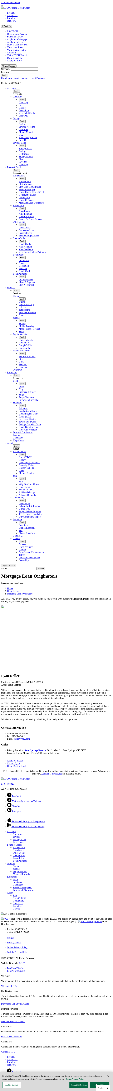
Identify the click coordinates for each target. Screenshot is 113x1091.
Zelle (21, 331)
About (10, 443)
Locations (11, 18)
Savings (16, 118)
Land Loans (24, 197)
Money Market (26, 132)
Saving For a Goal (27, 421)
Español (11, 13)
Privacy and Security (28, 400)
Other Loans (19, 222)
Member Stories (26, 473)
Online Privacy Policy (17, 947)
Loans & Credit (14, 167)
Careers (16, 538)
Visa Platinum (25, 246)
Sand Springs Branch (35, 750)
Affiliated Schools (27, 495)
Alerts (21, 315)
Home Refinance (27, 200)
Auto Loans (18, 205)
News (21, 470)
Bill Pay (22, 307)
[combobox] (103, 1088)
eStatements (24, 309)
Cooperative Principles (29, 462)
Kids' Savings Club (28, 137)
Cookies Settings (11, 1085)
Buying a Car (25, 416)
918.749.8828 (7, 784)
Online (16, 296)
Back (16, 91)
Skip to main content (10, 2)
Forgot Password (37, 78)
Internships (24, 560)
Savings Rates (19, 143)
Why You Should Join (29, 484)
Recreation (24, 266)
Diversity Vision (26, 465)
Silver (21, 359)
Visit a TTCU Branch (17, 55)
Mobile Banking (26, 326)
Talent (22, 555)
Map (21, 530)
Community (18, 497)
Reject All (99, 1085)
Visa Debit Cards (27, 113)
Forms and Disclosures (23, 890)
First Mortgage (26, 184)
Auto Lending (25, 214)
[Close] (108, 1076)
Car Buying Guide (27, 419)
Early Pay (23, 115)
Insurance (17, 435)
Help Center (18, 440)
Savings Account (27, 127)
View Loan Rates (15, 47)
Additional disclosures (51, 773)
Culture (22, 549)
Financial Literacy (27, 392)
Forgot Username (21, 78)
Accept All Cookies (79, 1085)
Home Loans (19, 175)
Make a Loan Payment (17, 44)
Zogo (21, 394)
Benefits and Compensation (31, 552)
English (101, 1088)
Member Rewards (21, 350)
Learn (15, 381)
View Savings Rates (16, 50)
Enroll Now (6, 78)
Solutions (17, 402)
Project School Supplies (30, 511)
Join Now (11, 21)
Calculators (18, 437)
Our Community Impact (30, 516)
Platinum (23, 364)
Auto (21, 263)
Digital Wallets (20, 334)
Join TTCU (12, 31)
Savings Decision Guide (30, 424)
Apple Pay (24, 342)
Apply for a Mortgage (17, 39)
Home (10, 588)
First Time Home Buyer (30, 186)
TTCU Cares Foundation (30, 514)
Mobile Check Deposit (29, 329)
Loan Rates (18, 254)
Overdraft (17, 369)
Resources (12, 372)
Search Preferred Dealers (30, 219)
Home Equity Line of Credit (32, 192)
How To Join (25, 487)
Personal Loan (25, 233)
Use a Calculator (15, 58)
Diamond (23, 367)
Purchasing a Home (28, 411)
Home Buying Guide (28, 413)
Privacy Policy (14, 942)
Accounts (11, 88)
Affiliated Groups (27, 492)
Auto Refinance (26, 216)
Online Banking (26, 304)
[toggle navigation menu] (2, 5)
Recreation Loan (26, 230)
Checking (17, 96)
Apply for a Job (14, 60)
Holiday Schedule (27, 468)
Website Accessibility (17, 952)
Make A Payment (27, 282)
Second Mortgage (27, 189)
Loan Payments (20, 274)
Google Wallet (25, 345)
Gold (21, 361)
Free (21, 105)
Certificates (24, 154)
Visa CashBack (26, 249)
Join (15, 476)
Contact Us (12, 15)
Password (5, 72)
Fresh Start (24, 110)
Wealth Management (22, 887)
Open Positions (26, 547)
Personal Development (29, 557)
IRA (21, 135)
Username (6, 69)
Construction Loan (27, 194)
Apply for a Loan (15, 42)
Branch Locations (27, 528)
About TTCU (19, 451)
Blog (21, 389)
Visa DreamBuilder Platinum (32, 252)
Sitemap (11, 938)
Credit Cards (19, 238)
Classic (22, 107)
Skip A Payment (26, 285)
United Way (24, 508)
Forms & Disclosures (23, 432)
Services (11, 287)
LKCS (22, 963)
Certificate (23, 129)
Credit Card (24, 271)
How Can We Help (28, 429)
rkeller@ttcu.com (22, 738)
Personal (23, 268)
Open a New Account (17, 34)
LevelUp (23, 140)
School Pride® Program (30, 506)
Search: (4, 568)
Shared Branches (27, 533)
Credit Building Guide (29, 427)
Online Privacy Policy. (74, 1079)
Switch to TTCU (15, 36)
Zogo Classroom (26, 397)
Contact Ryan (13, 763)
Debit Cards (18, 842)
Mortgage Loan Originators (31, 202)
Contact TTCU (14, 52)
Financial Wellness (27, 312)
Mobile (16, 317)
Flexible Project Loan (29, 235)
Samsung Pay (25, 348)
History (22, 460)
